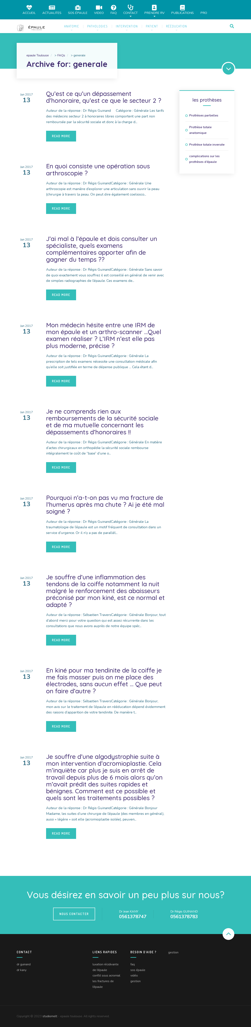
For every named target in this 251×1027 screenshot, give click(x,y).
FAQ (113, 12)
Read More (61, 136)
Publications (182, 12)
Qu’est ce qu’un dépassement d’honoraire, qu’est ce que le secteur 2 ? (103, 97)
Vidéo (134, 975)
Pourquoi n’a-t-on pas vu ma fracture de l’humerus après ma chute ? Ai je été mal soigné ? (105, 504)
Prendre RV (154, 12)
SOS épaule (77, 12)
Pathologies (97, 26)
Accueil (29, 12)
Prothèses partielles (203, 115)
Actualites (51, 12)
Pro (203, 12)
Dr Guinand (24, 964)
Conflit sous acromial (106, 975)
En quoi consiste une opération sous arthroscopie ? (98, 169)
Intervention (127, 26)
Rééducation (176, 26)
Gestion (135, 981)
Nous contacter (74, 914)
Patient (152, 26)
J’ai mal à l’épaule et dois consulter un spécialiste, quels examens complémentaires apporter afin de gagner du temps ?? (101, 249)
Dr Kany (21, 970)
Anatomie (71, 26)
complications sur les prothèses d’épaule (204, 159)
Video (99, 12)
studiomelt (50, 1016)
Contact (130, 12)
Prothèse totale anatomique (200, 130)
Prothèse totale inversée (207, 144)
